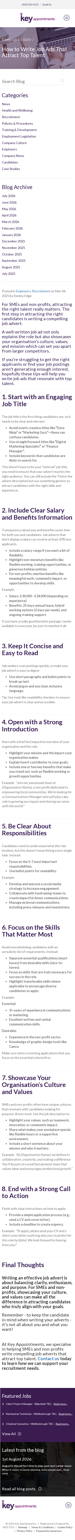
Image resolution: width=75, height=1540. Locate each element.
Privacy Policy (24, 1530)
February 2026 (12, 228)
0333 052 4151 (30, 4)
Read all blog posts (19, 1488)
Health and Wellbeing (17, 110)
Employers (9, 149)
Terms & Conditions (42, 1527)
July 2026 (8, 196)
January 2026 (11, 235)
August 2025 (11, 267)
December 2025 (13, 241)
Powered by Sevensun (49, 1530)
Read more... (60, 1403)
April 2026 (9, 215)
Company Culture (14, 143)
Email (47, 4)
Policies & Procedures (17, 123)
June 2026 (9, 202)
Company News (13, 156)
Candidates (10, 162)
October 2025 (12, 254)
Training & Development (19, 130)
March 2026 (10, 222)
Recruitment (11, 117)
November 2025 (13, 248)
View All (9, 1434)
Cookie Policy (64, 1527)
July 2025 (8, 274)
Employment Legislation (19, 136)
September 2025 (13, 261)
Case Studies (11, 169)
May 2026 (9, 209)
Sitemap (22, 1527)
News (6, 104)
